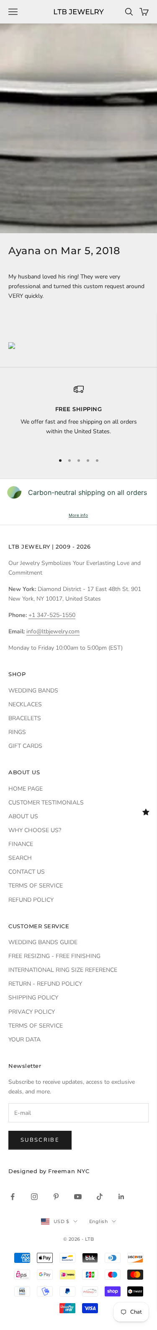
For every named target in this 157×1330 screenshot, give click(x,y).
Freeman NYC (68, 1171)
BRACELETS (24, 718)
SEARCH (20, 858)
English (98, 1221)
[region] (78, 415)
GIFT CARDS (25, 746)
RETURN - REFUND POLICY (45, 984)
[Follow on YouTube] (78, 1196)
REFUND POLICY (31, 900)
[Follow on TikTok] (99, 1196)
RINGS (17, 732)
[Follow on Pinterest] (56, 1196)
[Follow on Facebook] (12, 1196)
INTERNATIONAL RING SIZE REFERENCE (62, 970)
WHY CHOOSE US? (34, 830)
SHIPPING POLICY (33, 998)
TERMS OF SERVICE (35, 886)
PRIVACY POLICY (31, 1012)
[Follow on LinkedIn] (121, 1196)
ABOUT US (23, 816)
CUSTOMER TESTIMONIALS (46, 803)
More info (78, 515)
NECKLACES (25, 704)
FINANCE (20, 844)
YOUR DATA (24, 1040)
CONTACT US (26, 872)
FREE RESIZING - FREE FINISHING (54, 956)
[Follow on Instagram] (34, 1196)
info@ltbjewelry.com (53, 631)
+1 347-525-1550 (51, 615)
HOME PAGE (25, 789)
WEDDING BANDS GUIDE (42, 942)
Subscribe (40, 1140)
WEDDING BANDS (33, 691)
